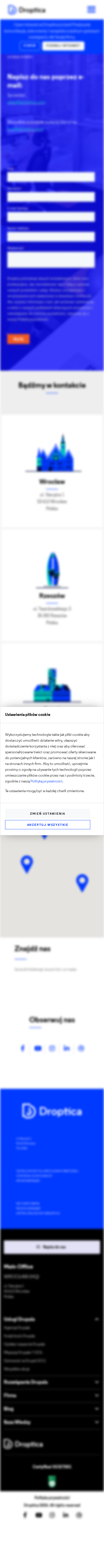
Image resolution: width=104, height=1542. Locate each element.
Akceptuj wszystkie (47, 825)
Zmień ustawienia (47, 813)
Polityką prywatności (46, 781)
